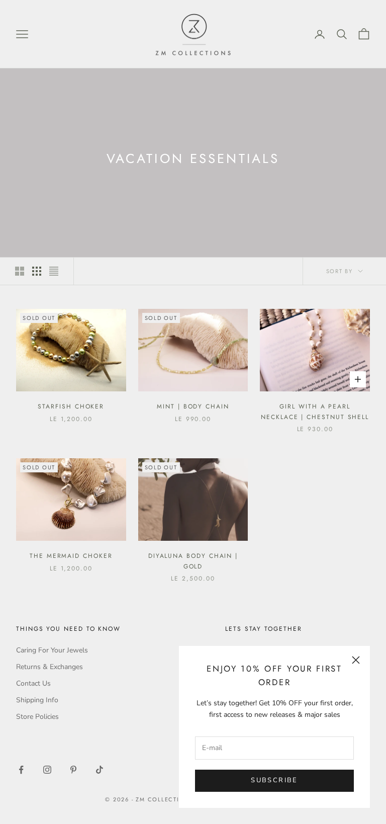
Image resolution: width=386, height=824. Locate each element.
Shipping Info (37, 700)
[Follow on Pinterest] (73, 770)
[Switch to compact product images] (53, 271)
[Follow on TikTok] (99, 770)
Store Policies (37, 716)
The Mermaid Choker (71, 555)
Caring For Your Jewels (52, 650)
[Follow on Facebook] (21, 770)
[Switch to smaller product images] (36, 271)
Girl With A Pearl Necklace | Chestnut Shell (315, 411)
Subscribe (274, 780)
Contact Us (33, 683)
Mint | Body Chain (193, 406)
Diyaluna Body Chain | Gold (193, 560)
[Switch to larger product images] (19, 271)
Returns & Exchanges (49, 667)
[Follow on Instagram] (47, 770)
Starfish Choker (71, 406)
